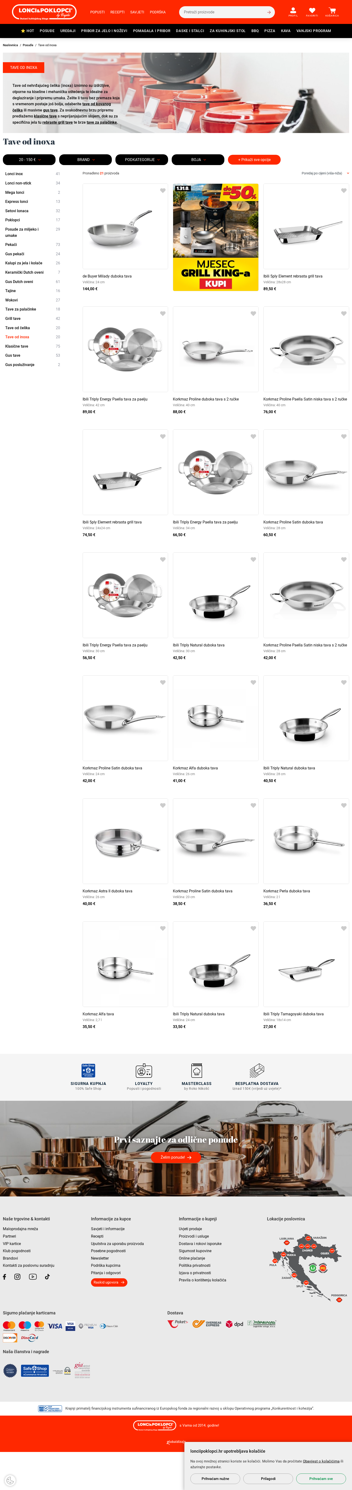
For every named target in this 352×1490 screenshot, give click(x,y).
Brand (83, 159)
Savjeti (137, 12)
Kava (286, 31)
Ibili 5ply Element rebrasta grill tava (293, 276)
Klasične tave (32, 346)
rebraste (57, 122)
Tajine (32, 291)
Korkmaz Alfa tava (98, 1014)
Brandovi (10, 1258)
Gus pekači (32, 254)
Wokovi (32, 300)
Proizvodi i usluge (194, 1236)
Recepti (117, 12)
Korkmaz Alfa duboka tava (195, 768)
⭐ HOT (27, 31)
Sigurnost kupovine (195, 1251)
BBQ (255, 31)
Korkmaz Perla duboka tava (286, 891)
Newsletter (100, 1258)
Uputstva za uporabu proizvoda (117, 1243)
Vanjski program (313, 31)
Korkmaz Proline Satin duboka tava (293, 522)
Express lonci (32, 201)
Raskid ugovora (106, 1282)
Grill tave (32, 318)
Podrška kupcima (105, 1265)
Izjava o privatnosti (195, 1273)
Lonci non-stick (32, 183)
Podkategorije (140, 159)
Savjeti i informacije (108, 1229)
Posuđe (47, 31)
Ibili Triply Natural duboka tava (199, 645)
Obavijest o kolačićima (321, 1461)
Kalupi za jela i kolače (32, 263)
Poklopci (32, 220)
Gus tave (32, 355)
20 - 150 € (27, 159)
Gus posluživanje (32, 364)
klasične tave (45, 116)
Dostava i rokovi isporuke (200, 1243)
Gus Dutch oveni (32, 281)
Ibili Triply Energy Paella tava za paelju (115, 399)
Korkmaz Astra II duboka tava (107, 891)
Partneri (9, 1236)
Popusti (97, 12)
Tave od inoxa (32, 337)
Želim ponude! (173, 1157)
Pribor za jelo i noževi (104, 31)
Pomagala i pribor (151, 31)
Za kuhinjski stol (228, 31)
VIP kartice (12, 1243)
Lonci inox (32, 174)
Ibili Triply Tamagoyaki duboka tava (293, 1014)
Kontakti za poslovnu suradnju (28, 1265)
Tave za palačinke (32, 309)
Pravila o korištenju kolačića (202, 1280)
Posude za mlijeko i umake (32, 232)
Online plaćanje (192, 1258)
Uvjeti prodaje (190, 1229)
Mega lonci (32, 192)
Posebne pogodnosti (108, 1251)
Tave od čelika (32, 328)
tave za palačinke (102, 122)
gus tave (50, 110)
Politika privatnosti (194, 1265)
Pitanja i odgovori (106, 1273)
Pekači (32, 244)
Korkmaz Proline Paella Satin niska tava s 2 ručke (305, 399)
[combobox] (325, 173)
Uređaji (68, 31)
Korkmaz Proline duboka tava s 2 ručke (206, 399)
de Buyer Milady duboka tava (107, 276)
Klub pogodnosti (17, 1251)
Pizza (269, 31)
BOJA (196, 159)
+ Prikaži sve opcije (254, 159)
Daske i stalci (190, 31)
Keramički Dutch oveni (32, 272)
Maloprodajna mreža (20, 1229)
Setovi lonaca (32, 211)
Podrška (158, 12)
